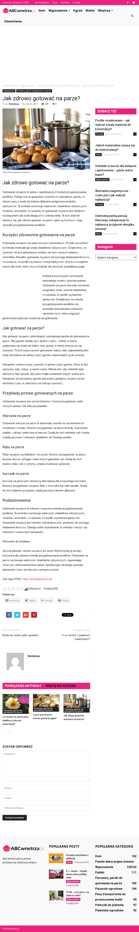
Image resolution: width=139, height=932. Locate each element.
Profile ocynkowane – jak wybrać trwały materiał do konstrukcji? (113, 125)
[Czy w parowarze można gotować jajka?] (46, 703)
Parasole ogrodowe (109, 888)
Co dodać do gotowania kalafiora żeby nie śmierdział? (15, 720)
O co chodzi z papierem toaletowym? (76, 637)
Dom (42, 10)
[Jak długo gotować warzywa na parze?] (77, 703)
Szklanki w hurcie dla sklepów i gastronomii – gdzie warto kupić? (115, 170)
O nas (55, 2)
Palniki (99, 872)
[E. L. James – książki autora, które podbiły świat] (56, 874)
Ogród (77, 10)
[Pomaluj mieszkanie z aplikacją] (56, 858)
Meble (90, 10)
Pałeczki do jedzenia (109, 905)
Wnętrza (104, 10)
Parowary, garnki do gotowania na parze (34, 90)
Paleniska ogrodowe (109, 910)
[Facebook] (127, 2)
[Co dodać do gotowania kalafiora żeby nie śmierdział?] (16, 704)
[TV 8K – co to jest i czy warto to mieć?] (56, 895)
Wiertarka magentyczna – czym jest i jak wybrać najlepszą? (112, 195)
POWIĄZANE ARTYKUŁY (23, 686)
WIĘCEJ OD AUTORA (61, 686)
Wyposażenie (58, 10)
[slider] (13, 588)
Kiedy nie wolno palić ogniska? (21, 635)
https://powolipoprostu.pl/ (37, 578)
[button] (132, 16)
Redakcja (14, 103)
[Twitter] (133, 2)
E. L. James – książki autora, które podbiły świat (76, 874)
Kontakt (76, 2)
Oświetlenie (13, 21)
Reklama (65, 2)
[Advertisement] (69, 56)
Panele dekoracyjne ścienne (114, 861)
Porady (99, 134)
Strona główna (42, 2)
